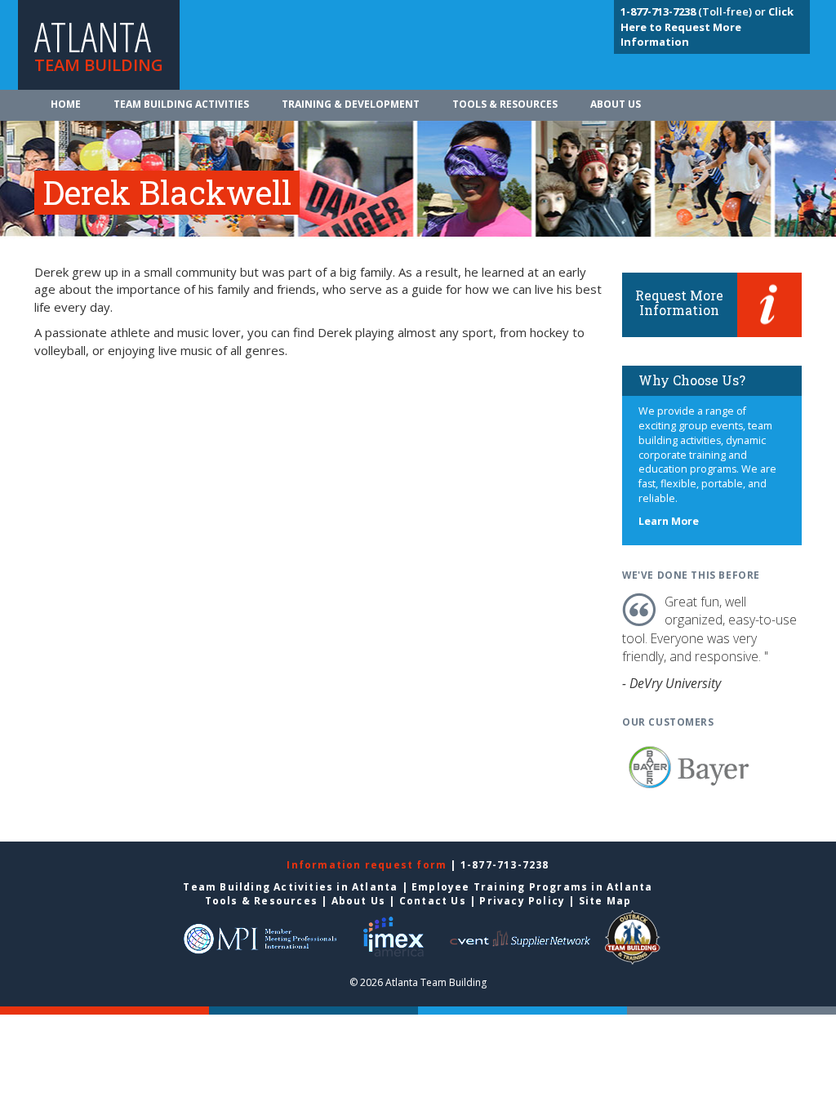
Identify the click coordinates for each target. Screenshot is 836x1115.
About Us (615, 104)
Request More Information (679, 302)
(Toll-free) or (694, 11)
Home (66, 104)
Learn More (668, 521)
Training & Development (351, 104)
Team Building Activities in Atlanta (290, 887)
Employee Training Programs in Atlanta (531, 887)
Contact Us (432, 901)
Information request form (368, 865)
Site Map (605, 901)
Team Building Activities (181, 104)
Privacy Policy (522, 901)
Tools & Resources (505, 104)
